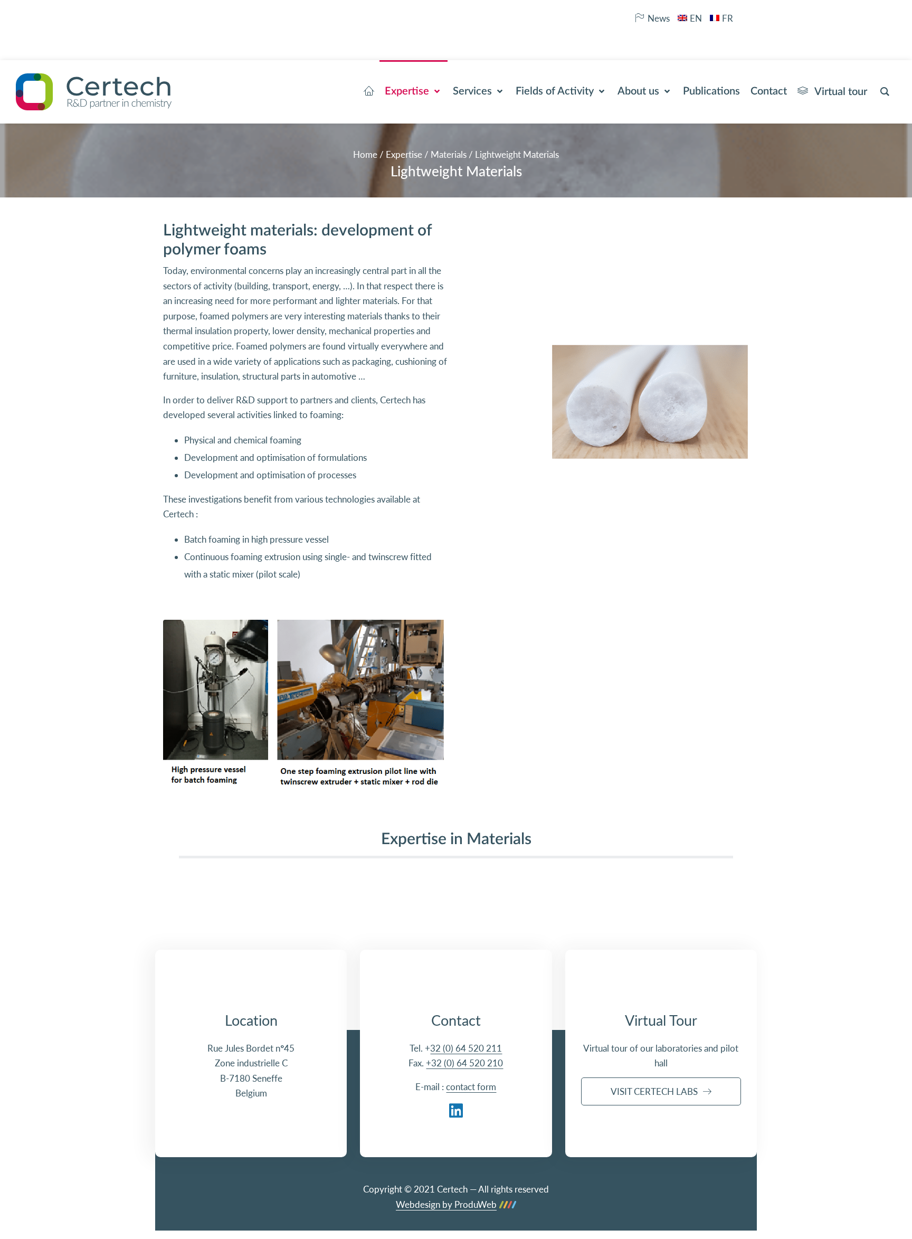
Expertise (404, 154)
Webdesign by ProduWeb (446, 1204)
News (659, 18)
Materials (449, 154)
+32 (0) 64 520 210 (464, 1062)
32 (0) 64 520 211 (466, 1048)
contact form (471, 1086)
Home (365, 154)
